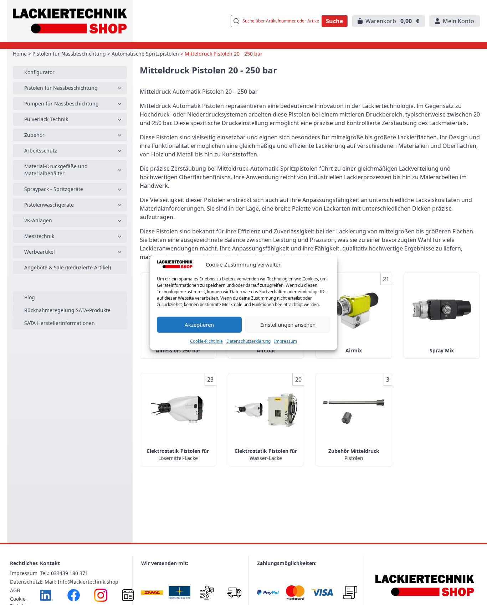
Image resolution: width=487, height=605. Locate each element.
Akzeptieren (199, 324)
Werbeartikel (39, 251)
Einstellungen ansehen (288, 324)
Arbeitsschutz (40, 150)
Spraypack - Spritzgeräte (53, 189)
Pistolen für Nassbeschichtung (69, 53)
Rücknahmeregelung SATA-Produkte (67, 310)
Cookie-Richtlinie (206, 341)
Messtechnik (39, 236)
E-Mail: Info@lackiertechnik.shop (79, 581)
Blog (29, 297)
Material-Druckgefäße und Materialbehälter (56, 170)
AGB (15, 590)
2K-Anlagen (38, 220)
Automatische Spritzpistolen (145, 53)
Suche (334, 21)
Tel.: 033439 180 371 (64, 573)
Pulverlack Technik (46, 119)
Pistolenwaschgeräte (49, 204)
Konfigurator (39, 72)
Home (20, 53)
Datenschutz (25, 581)
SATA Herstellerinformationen (59, 323)
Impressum (285, 341)
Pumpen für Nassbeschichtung (61, 103)
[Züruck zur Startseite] (70, 21)
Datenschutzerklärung (248, 341)
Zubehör (34, 134)
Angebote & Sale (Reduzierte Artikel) (67, 267)
